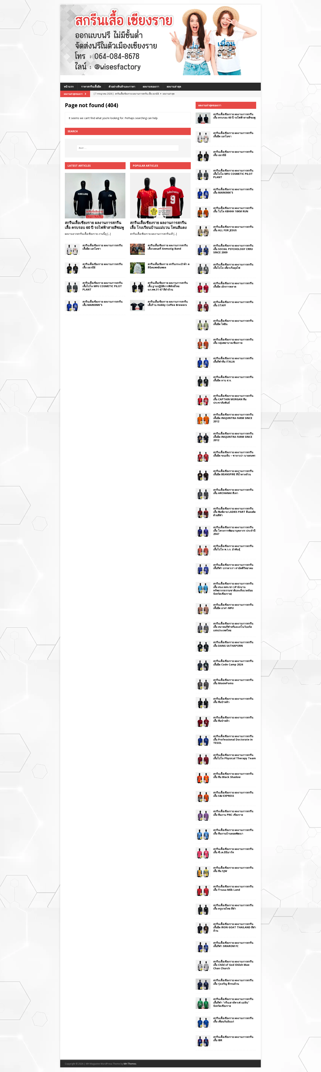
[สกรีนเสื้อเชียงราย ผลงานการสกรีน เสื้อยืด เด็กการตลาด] (203, 287)
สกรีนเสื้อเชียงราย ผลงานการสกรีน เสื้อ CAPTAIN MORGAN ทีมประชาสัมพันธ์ (233, 399)
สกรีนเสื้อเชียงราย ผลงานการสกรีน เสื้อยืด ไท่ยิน (233, 322)
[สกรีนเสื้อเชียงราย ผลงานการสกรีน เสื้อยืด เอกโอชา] (72, 249)
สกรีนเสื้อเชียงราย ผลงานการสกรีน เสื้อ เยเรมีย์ (102, 265)
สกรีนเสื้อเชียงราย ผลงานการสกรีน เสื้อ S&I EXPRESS (233, 794)
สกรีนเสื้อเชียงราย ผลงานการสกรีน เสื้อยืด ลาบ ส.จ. (233, 378)
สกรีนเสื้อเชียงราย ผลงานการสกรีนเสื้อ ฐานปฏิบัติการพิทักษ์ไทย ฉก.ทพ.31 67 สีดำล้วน (168, 286)
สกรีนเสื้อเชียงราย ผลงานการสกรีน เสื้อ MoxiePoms (233, 681)
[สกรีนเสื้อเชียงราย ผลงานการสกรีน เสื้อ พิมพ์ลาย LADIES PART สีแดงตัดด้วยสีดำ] (203, 512)
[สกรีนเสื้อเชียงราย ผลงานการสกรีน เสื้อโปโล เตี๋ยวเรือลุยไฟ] (203, 268)
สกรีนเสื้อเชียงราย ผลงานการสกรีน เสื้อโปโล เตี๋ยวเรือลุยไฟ (233, 266)
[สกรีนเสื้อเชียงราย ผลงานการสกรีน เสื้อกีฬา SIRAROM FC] (203, 946)
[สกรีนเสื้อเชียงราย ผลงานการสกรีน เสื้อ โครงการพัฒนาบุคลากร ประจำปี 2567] (203, 531)
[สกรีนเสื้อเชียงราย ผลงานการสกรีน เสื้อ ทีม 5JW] (203, 871)
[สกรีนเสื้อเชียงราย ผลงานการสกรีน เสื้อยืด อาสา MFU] (203, 608)
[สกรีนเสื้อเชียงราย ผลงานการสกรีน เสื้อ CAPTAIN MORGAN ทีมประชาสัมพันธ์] (203, 399)
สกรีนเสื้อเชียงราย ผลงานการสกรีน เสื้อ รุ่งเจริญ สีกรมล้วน (233, 981)
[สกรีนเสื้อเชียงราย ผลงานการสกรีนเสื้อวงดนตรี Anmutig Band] (137, 249)
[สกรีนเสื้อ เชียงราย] (160, 73)
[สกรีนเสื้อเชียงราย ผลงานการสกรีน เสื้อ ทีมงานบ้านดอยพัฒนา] (203, 833)
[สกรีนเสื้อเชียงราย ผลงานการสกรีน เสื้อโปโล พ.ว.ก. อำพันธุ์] (203, 550)
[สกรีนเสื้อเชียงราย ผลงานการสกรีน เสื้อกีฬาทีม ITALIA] (203, 362)
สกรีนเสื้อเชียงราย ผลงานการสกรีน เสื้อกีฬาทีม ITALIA (233, 359)
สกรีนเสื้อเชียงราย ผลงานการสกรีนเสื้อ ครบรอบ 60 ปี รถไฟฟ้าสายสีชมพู (94, 225)
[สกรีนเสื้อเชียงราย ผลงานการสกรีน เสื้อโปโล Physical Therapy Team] (203, 758)
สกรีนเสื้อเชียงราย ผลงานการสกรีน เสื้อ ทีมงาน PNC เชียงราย (233, 812)
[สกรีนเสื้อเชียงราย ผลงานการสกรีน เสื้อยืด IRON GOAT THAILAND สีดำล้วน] (203, 927)
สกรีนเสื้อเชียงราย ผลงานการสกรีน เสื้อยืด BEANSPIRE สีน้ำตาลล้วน (233, 472)
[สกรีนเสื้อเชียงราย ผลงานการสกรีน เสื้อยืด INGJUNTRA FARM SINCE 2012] (203, 418)
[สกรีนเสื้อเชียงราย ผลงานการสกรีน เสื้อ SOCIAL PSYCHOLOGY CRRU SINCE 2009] (203, 249)
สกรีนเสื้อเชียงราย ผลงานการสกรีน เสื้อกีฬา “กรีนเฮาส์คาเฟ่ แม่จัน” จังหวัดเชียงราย (233, 1002)
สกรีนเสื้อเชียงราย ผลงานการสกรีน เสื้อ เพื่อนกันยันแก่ (233, 1019)
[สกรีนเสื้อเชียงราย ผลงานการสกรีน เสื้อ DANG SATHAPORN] (203, 646)
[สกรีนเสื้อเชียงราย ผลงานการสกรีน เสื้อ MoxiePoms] (203, 683)
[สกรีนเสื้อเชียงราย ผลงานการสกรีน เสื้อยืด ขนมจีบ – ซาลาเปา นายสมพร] (203, 456)
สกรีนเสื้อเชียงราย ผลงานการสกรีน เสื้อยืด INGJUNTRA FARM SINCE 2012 (233, 418)
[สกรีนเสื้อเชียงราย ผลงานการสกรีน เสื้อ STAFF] (203, 305)
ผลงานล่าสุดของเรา (209, 105)
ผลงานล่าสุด (174, 86)
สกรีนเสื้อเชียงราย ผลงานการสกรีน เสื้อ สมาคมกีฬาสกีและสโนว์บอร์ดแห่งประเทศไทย (233, 627)
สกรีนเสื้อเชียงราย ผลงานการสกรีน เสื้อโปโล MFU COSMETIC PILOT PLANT (102, 286)
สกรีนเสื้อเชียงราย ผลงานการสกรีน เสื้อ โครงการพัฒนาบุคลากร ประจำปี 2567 (234, 530)
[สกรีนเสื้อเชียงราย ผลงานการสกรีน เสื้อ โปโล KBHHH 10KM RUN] (203, 211)
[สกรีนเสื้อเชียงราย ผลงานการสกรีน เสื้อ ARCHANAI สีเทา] (203, 493)
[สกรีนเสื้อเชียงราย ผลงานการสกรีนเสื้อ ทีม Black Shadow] (203, 777)
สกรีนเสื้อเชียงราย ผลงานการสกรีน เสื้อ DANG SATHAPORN (233, 643)
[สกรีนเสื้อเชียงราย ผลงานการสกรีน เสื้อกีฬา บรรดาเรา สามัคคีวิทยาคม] (203, 568)
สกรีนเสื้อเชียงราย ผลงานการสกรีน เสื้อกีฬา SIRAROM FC (233, 944)
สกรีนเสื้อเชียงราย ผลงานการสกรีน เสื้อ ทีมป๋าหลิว (233, 700)
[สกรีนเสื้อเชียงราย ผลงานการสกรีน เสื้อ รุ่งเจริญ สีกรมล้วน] (203, 984)
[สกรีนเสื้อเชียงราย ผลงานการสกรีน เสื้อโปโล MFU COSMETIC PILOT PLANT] (72, 286)
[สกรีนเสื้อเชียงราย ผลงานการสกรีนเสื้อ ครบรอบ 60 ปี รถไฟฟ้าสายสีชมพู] (95, 195)
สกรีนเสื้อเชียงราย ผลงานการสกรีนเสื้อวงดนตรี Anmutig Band (168, 246)
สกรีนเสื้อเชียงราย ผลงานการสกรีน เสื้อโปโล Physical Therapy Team (234, 756)
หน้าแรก (69, 86)
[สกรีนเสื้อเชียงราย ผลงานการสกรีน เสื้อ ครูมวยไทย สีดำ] (203, 909)
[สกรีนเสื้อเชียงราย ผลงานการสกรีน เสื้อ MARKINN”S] (72, 305)
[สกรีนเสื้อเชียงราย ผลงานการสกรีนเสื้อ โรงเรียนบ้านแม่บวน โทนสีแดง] (160, 195)
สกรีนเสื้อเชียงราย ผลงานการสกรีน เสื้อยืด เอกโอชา (102, 246)
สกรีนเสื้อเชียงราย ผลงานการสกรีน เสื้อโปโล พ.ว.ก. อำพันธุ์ (233, 547)
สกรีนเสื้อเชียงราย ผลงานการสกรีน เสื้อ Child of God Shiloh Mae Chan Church (233, 965)
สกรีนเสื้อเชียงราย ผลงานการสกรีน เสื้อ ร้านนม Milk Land (233, 888)
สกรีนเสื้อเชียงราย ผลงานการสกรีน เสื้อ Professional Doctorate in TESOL (233, 739)
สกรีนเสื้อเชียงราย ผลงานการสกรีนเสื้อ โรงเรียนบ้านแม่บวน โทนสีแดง (158, 225)
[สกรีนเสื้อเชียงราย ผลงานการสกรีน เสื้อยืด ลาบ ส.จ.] (203, 380)
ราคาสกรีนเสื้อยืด (91, 86)
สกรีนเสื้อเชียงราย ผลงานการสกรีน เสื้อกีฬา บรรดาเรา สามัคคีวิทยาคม (233, 566)
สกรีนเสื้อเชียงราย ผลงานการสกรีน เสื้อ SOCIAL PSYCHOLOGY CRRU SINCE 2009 (233, 249)
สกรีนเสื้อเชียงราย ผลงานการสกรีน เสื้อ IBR (233, 1038)
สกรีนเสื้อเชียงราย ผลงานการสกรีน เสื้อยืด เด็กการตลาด (233, 284)
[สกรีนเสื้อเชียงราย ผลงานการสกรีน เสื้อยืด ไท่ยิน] (203, 324)
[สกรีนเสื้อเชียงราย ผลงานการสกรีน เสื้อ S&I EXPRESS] (203, 796)
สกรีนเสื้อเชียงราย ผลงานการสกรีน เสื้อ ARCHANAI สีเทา (233, 491)
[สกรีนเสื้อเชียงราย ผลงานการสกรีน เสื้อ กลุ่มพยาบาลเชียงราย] (203, 343)
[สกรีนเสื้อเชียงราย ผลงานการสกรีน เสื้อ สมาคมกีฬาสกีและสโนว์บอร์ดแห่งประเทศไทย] (203, 627)
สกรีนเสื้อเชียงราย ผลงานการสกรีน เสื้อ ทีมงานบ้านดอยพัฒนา (233, 831)
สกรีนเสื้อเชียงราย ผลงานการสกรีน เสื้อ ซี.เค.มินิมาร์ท (233, 850)
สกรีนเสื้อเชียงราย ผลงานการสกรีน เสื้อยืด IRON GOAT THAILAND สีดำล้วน (234, 927)
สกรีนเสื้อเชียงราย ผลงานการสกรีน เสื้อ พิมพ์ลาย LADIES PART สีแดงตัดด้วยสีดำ (234, 512)
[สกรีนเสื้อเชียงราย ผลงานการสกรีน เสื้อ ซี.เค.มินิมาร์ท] (203, 852)
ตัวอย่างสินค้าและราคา (122, 86)
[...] (109, 233)
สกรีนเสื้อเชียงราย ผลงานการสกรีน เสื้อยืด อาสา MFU (233, 606)
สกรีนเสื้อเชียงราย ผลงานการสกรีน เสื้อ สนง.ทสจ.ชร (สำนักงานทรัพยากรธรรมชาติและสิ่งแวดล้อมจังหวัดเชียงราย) (233, 588)
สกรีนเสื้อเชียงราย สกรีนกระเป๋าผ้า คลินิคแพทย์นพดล (168, 265)
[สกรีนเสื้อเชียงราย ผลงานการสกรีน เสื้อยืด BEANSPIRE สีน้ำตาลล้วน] (203, 474)
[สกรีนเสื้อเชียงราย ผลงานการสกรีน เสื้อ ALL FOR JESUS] (203, 230)
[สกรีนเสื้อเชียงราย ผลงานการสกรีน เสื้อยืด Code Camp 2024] (203, 664)
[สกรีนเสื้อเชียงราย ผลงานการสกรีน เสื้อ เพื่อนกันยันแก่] (203, 1022)
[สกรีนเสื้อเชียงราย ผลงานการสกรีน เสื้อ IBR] (203, 1040)
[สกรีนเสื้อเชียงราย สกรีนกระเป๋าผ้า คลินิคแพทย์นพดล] (137, 268)
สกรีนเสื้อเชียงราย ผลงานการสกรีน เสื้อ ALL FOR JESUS (233, 228)
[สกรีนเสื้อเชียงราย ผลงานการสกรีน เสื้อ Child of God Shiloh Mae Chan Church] (203, 965)
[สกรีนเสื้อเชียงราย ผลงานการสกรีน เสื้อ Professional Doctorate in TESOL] (203, 740)
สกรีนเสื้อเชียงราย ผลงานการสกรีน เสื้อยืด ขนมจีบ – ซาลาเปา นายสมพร (234, 453)
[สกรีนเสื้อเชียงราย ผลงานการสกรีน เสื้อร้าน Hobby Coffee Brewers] (137, 305)
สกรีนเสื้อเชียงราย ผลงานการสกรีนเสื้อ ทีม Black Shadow (233, 775)
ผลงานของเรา (151, 86)
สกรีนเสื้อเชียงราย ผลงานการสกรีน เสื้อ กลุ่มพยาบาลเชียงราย (233, 341)
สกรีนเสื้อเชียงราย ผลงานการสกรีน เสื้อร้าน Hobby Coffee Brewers (168, 303)
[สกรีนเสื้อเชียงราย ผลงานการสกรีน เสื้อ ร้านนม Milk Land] (203, 890)
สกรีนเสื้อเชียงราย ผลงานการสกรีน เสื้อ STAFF (233, 303)
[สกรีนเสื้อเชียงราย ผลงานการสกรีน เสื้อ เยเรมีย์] (72, 268)
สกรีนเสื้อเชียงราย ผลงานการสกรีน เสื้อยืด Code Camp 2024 (233, 662)
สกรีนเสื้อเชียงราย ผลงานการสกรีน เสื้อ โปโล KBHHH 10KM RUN (233, 209)
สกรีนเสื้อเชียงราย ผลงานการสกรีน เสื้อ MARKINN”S (102, 303)
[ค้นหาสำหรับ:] (127, 148)
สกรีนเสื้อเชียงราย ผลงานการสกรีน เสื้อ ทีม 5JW (233, 869)
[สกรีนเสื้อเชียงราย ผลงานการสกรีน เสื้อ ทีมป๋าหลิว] (203, 702)
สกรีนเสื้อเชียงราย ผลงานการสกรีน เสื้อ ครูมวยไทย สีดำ (233, 906)
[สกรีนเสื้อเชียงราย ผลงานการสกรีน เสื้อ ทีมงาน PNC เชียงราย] (203, 815)
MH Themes (130, 1063)
